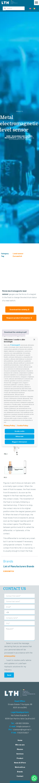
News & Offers (20, 762)
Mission (20, 749)
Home (8, 136)
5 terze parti (15, 345)
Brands (20, 771)
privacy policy (9, 656)
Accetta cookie (19, 431)
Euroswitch (17, 256)
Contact (20, 776)
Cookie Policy (22, 425)
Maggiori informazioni (19, 442)
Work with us (20, 767)
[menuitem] (30, 8)
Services (20, 754)
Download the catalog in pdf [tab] (15, 332)
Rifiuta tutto (19, 436)
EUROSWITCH (8, 571)
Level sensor (23, 138)
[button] (34, 339)
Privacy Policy (9, 425)
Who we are (20, 745)
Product (20, 758)
